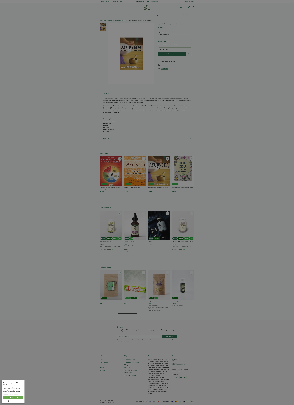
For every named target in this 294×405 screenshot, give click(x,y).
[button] (13, 401)
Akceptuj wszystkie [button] (13, 397)
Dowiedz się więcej (14, 394)
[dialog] (13, 391)
